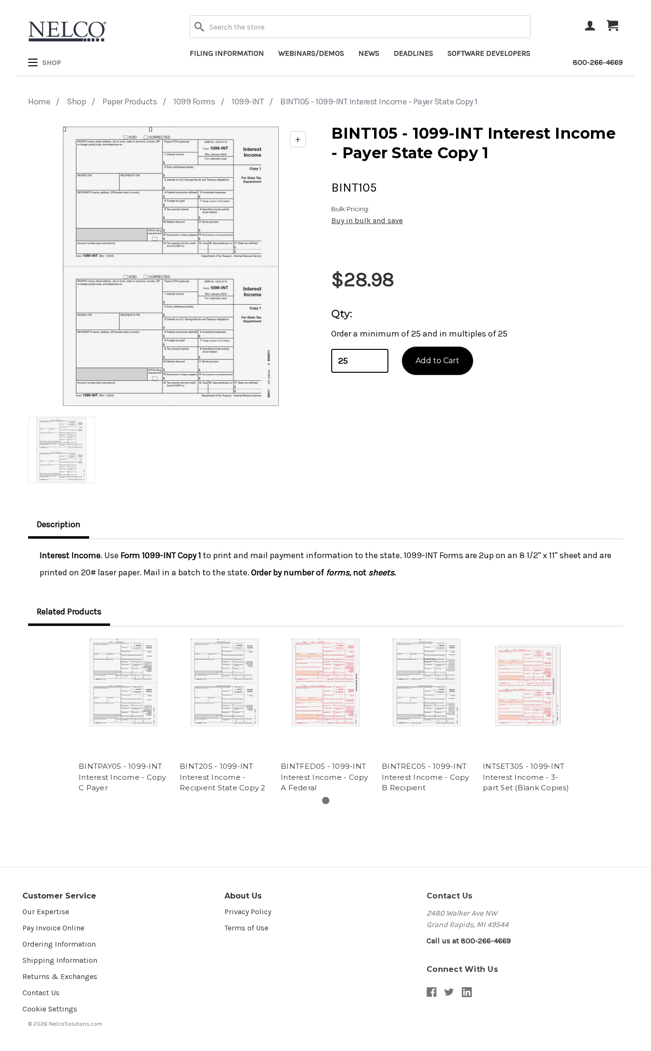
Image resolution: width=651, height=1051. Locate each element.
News (368, 53)
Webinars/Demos (311, 53)
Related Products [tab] (69, 611)
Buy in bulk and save (367, 220)
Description (59, 524)
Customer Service (59, 895)
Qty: (341, 313)
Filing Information (227, 53)
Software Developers (489, 53)
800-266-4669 (598, 62)
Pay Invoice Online (53, 927)
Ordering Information (59, 944)
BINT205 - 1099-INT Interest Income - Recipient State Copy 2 (222, 777)
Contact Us (41, 992)
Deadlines (413, 53)
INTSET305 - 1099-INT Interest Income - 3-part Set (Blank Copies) (526, 777)
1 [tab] (325, 800)
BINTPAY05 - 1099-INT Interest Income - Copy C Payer (122, 777)
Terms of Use (246, 927)
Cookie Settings (49, 1008)
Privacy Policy (247, 911)
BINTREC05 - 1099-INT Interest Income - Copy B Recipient (425, 777)
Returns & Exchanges (59, 976)
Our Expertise (45, 911)
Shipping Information (59, 960)
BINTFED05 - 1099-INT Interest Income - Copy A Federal (324, 777)
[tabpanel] (123, 717)
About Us (243, 895)
